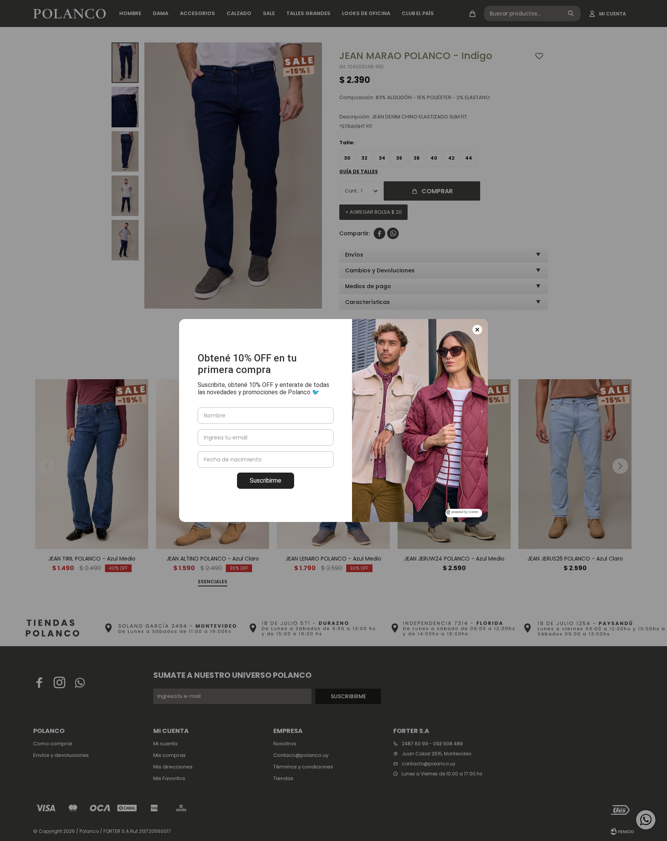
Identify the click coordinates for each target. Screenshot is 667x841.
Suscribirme (265, 480)
